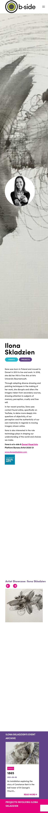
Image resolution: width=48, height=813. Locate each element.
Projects (25, 359)
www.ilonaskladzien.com (16, 452)
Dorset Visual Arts (30, 444)
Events (11, 359)
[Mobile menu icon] (43, 6)
